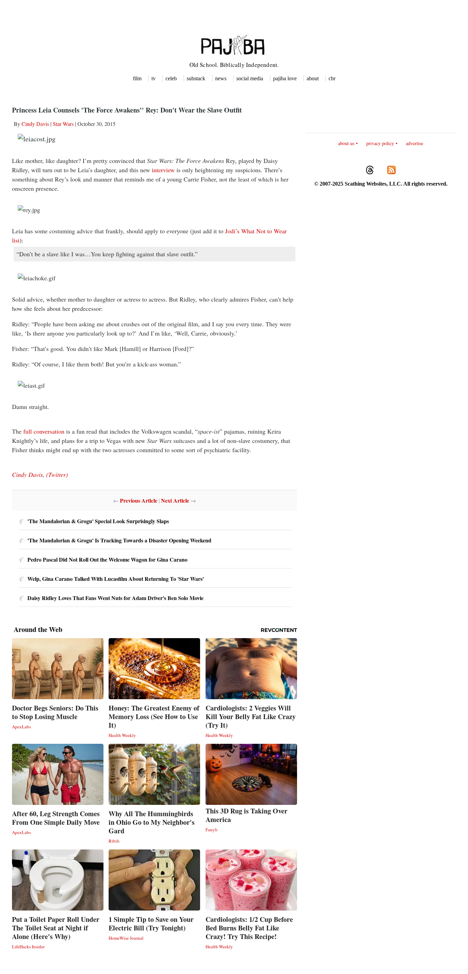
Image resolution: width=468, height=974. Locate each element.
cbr (332, 78)
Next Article (175, 500)
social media (249, 78)
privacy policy (380, 143)
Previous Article (138, 500)
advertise (414, 143)
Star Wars (63, 123)
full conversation (43, 431)
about (313, 78)
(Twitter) (57, 474)
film (137, 78)
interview (163, 170)
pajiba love (285, 78)
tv (153, 78)
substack (196, 78)
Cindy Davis (35, 123)
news (220, 78)
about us (346, 143)
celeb (171, 78)
